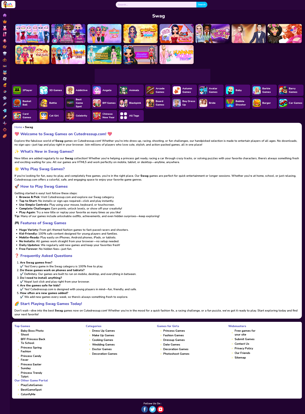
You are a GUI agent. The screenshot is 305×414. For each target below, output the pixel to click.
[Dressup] (4, 28)
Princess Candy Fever (31, 358)
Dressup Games (174, 340)
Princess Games (174, 331)
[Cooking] (4, 53)
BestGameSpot (31, 390)
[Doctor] (4, 104)
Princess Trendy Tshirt (31, 375)
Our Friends (242, 353)
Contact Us (242, 344)
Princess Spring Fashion (31, 349)
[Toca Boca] (4, 72)
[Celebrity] (4, 41)
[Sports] (4, 136)
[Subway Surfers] (4, 85)
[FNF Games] (4, 91)
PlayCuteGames (32, 385)
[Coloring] (4, 47)
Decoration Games (104, 354)
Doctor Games (102, 349)
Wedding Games (103, 344)
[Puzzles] (4, 110)
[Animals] (4, 98)
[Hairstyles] (4, 123)
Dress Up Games (103, 331)
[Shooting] (4, 130)
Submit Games (244, 339)
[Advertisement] (152, 76)
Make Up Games (103, 335)
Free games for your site (245, 332)
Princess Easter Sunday (31, 366)
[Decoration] (4, 66)
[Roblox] (4, 79)
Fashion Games (173, 335)
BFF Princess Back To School (33, 341)
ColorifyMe (28, 394)
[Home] (4, 15)
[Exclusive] (4, 21)
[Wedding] (4, 60)
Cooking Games (102, 340)
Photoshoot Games (176, 354)
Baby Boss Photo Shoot (32, 332)
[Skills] (4, 117)
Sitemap (240, 357)
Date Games (171, 344)
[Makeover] (4, 34)
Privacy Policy (244, 348)
